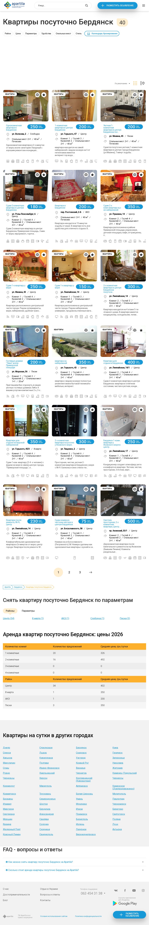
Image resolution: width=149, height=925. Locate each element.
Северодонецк (47, 798)
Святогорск (118, 814)
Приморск (81, 814)
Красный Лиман (12, 834)
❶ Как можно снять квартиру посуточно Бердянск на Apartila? (39, 862)
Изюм (79, 809)
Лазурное (81, 829)
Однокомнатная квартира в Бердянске (14, 127)
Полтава (44, 763)
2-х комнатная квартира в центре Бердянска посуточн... (112, 288)
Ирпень (80, 824)
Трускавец (45, 793)
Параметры (31, 33)
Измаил (7, 804)
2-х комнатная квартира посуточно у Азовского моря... (64, 442)
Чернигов (81, 773)
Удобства (46, 33)
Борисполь (82, 819)
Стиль (79, 33)
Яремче (7, 824)
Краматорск (9, 793)
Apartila (8, 587)
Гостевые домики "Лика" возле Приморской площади (14, 364)
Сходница (44, 829)
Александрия (46, 814)
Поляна (116, 819)
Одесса (7, 752)
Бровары (8, 798)
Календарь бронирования (104, 33)
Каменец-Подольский (124, 773)
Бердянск (18, 587)
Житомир (117, 768)
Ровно (6, 773)
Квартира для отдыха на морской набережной (15, 442)
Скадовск (81, 752)
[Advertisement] (74, 58)
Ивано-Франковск (49, 768)
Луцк (115, 824)
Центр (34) (8, 618)
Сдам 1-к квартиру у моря (15, 286)
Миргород (8, 809)
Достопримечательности (16, 894)
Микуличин (9, 763)
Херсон (43, 778)
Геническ (117, 752)
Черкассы (117, 778)
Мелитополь (119, 793)
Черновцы (9, 778)
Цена (18, 33)
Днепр (6, 747)
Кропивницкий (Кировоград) (84, 779)
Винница (80, 768)
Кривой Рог (82, 763)
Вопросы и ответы (50, 894)
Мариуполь (45, 786)
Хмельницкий (47, 773)
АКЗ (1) (65, 618)
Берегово (117, 809)
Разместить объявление (120, 5)
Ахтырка (117, 829)
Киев (115, 747)
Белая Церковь (84, 793)
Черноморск (119, 804)
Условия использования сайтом (53, 916)
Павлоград (118, 798)
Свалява (44, 819)
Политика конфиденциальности (88, 916)
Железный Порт (12, 829)
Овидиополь (46, 834)
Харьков (7, 757)
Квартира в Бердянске (60, 206)
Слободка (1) (97, 618)
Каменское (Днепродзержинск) (123, 787)
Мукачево (81, 804)
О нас (6, 889)
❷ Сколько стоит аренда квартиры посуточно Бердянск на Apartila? (42, 870)
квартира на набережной (61, 362)
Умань (79, 798)
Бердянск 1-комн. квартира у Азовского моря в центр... (111, 443)
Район (8, 33)
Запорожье (118, 757)
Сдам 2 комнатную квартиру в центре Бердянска (15, 207)
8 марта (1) (38, 618)
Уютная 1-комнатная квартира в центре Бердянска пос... (112, 128)
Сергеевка (9, 814)
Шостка (43, 804)
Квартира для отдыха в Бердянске (113, 362)
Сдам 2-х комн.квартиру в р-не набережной (112, 207)
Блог (5, 900)
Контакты (45, 900)
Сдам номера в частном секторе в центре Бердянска (64, 522)
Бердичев (44, 809)
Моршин (7, 819)
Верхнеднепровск (86, 834)
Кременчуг (9, 786)
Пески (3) (125, 618)
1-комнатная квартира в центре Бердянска (64, 127)
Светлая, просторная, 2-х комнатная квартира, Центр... (111, 523)
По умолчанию (121, 84)
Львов (43, 752)
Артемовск (82, 786)
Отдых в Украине (49, 889)
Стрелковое (46, 747)
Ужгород (81, 757)
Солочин (44, 824)
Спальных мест (63, 33)
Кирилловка (46, 757)
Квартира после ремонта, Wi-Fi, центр (13, 522)
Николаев (117, 763)
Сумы (6, 768)
